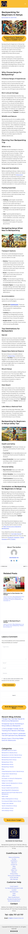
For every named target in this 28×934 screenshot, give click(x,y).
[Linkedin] (16, 560)
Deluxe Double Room (14, 901)
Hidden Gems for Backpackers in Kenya (12, 783)
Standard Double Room (14, 899)
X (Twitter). (13, 539)
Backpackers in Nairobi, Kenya (9, 752)
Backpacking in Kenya (7, 764)
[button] (14, 707)
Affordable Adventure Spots (9, 750)
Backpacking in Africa (7, 762)
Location (14, 890)
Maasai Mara (11, 356)
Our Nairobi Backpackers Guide (14, 888)
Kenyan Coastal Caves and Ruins (10, 787)
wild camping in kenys (7, 810)
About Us (14, 862)
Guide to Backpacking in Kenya (11, 621)
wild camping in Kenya (7, 808)
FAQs (14, 893)
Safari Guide (5, 796)
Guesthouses (14, 304)
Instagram (17, 537)
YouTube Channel (16, 533)
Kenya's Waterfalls (6, 785)
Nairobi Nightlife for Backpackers (10, 790)
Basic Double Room (14, 897)
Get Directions (14, 891)
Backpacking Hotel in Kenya (9, 759)
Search (14, 695)
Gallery (14, 868)
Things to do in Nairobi (7, 803)
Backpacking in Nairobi (18, 625)
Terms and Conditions (14, 875)
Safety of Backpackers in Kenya (10, 798)
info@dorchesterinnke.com (16, 918)
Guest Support (14, 886)
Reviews (14, 872)
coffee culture (5, 776)
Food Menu (14, 861)
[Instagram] (13, 931)
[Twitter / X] (14, 560)
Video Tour (14, 870)
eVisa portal (19, 174)
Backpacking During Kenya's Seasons (11, 757)
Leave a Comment (7, 596)
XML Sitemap (14, 879)
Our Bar (14, 859)
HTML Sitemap (14, 877)
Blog (14, 596)
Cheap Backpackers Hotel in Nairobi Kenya (13, 771)
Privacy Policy (14, 873)
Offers (14, 895)
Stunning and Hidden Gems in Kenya (11, 801)
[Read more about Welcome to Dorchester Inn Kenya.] (14, 584)
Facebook (10, 537)
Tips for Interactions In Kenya (9, 805)
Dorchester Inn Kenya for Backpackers (12, 599)
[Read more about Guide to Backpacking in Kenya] (14, 611)
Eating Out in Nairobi (7, 780)
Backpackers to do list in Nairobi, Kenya (12, 755)
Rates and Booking (14, 857)
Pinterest (4, 539)
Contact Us (14, 864)
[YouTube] (15, 931)
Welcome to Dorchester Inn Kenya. (13, 594)
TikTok (22, 537)
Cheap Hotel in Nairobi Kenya (14, 598)
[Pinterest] (17, 931)
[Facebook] (11, 560)
